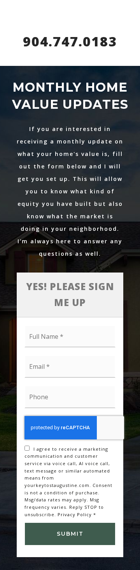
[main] (70, 285)
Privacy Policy (75, 514)
